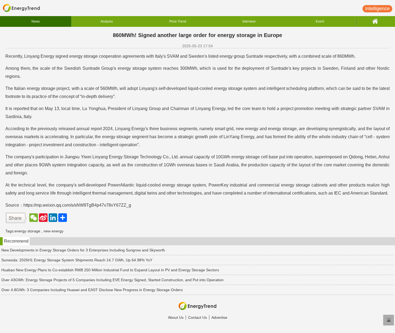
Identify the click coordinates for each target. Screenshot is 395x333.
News (35, 21)
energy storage (27, 231)
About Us (176, 317)
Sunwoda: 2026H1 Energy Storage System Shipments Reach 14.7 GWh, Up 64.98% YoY (76, 260)
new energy (53, 231)
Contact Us (197, 317)
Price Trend (177, 21)
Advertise (219, 317)
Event (320, 21)
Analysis (106, 21)
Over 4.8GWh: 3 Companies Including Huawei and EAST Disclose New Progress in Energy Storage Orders (92, 290)
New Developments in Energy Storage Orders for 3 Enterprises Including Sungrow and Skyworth (83, 250)
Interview (249, 21)
